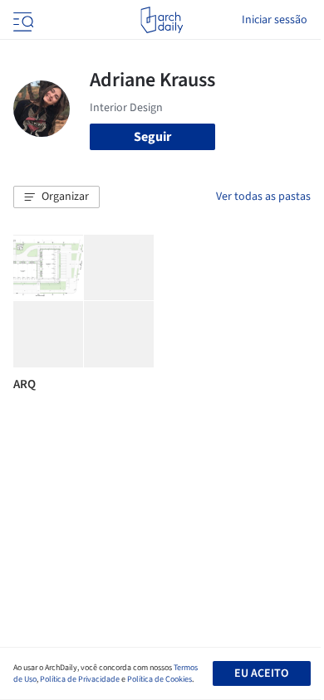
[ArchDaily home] (161, 20)
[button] (56, 197)
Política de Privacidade (80, 679)
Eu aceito (261, 673)
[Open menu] (21, 20)
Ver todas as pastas (263, 196)
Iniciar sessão (274, 20)
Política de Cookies (159, 679)
